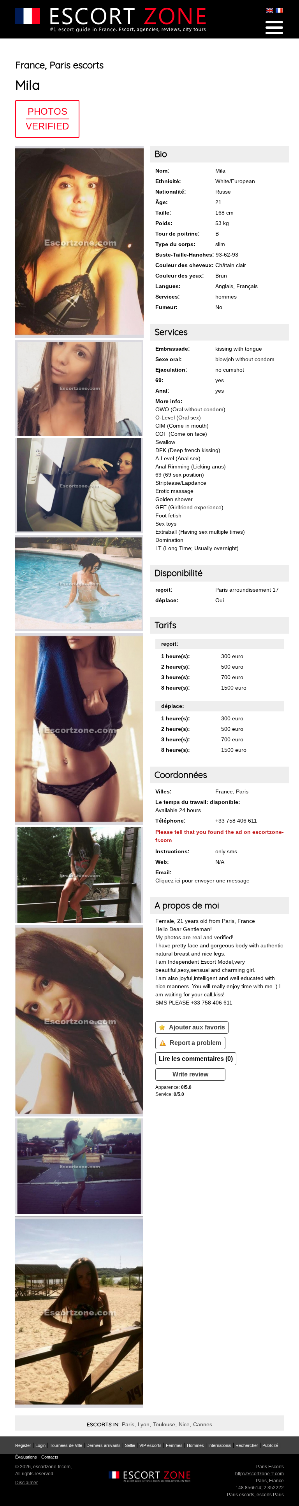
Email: (163, 872)
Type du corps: (175, 244)
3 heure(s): (175, 677)
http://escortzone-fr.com (259, 1473)
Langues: (168, 286)
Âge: (161, 202)
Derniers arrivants (103, 1445)
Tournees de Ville (66, 1445)
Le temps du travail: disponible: (197, 802)
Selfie (130, 1445)
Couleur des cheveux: (184, 265)
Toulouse (164, 1424)
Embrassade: (172, 349)
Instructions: (172, 851)
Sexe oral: (168, 359)
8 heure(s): (175, 688)
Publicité (270, 1445)
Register (23, 1445)
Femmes (174, 1445)
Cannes (202, 1424)
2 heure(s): (175, 667)
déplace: (166, 600)
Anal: (162, 391)
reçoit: (163, 590)
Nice (184, 1424)
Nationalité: (170, 192)
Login (40, 1445)
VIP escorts (150, 1445)
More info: (169, 401)
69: (159, 380)
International (219, 1445)
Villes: (163, 791)
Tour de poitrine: (177, 234)
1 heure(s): (175, 656)
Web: (162, 862)
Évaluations (26, 1457)
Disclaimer (26, 1482)
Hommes (195, 1445)
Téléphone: (170, 821)
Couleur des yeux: (179, 276)
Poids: (163, 223)
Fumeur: (166, 307)
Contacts (49, 1457)
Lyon (144, 1424)
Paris (128, 1424)
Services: (167, 297)
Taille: (163, 213)
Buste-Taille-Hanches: (184, 255)
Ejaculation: (171, 370)
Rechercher (247, 1445)
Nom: (162, 171)
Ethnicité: (168, 181)
